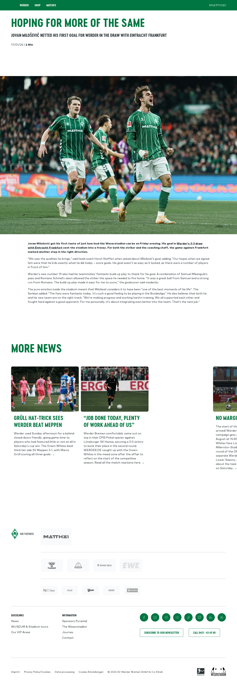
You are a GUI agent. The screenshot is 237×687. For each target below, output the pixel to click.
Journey (67, 632)
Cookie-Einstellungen (91, 671)
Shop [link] (37, 5)
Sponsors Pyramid (74, 620)
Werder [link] (24, 5)
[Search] (183, 5)
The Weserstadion (74, 626)
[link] (217, 5)
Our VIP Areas (20, 632)
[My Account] (202, 5)
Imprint (15, 671)
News (15, 620)
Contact (68, 637)
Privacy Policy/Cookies (37, 671)
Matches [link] (51, 5)
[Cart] (192, 5)
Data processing (64, 671)
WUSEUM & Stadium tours (29, 626)
